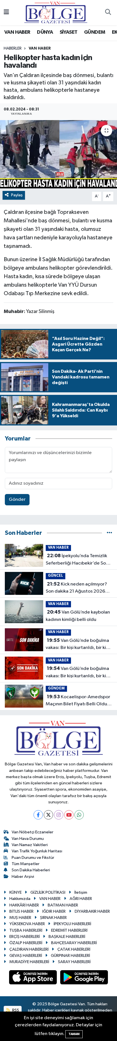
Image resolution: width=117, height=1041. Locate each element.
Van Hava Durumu (28, 838)
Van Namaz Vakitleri (30, 845)
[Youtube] (69, 814)
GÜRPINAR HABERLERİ (70, 955)
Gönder (17, 499)
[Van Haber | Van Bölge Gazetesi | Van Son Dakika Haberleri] (55, 12)
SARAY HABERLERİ (74, 962)
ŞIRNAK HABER (53, 918)
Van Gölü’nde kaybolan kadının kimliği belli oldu (78, 616)
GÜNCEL (55, 576)
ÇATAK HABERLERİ (73, 949)
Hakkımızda (19, 899)
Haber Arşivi (23, 876)
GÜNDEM (94, 32)
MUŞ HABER (20, 918)
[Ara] (108, 12)
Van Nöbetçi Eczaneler (32, 832)
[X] (48, 814)
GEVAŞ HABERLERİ (25, 955)
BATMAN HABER (63, 905)
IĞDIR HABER (54, 911)
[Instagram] (58, 814)
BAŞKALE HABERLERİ (67, 936)
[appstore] (33, 978)
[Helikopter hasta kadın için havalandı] (58, 154)
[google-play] (84, 978)
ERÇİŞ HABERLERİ (24, 936)
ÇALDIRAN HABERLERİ (29, 949)
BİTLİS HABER (21, 911)
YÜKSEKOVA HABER (27, 924)
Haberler (13, 48)
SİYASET (69, 32)
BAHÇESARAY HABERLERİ (74, 943)
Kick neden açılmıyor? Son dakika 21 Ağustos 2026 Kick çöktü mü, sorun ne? (76, 588)
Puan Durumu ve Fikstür (33, 857)
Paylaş (17, 195)
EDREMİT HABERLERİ (69, 930)
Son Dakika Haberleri (31, 870)
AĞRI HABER (81, 899)
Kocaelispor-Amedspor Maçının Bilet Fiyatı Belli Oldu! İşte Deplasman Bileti (78, 701)
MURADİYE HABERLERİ (29, 962)
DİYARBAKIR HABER (92, 911)
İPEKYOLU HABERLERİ (72, 924)
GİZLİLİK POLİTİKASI (47, 892)
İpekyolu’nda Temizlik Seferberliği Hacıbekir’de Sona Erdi (78, 560)
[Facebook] (38, 814)
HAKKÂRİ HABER (24, 905)
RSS (15, 1010)
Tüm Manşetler (25, 864)
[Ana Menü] (6, 12)
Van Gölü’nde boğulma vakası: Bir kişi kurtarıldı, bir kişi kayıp (77, 645)
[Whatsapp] (79, 814)
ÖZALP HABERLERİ (25, 943)
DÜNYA (45, 32)
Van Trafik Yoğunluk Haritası (37, 851)
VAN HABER (17, 32)
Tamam (74, 1034)
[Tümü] (109, 533)
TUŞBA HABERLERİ (25, 930)
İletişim (80, 892)
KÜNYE (15, 892)
